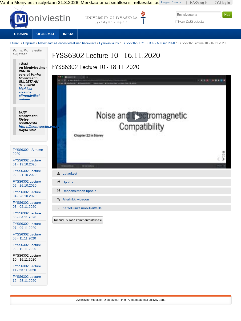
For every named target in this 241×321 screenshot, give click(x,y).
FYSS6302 (129, 43)
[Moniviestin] (79, 27)
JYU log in (222, 2)
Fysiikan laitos (109, 43)
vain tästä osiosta (191, 21)
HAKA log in (199, 2)
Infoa (68, 34)
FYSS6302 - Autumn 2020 (157, 43)
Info (123, 299)
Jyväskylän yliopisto (89, 299)
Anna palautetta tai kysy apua (146, 299)
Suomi (176, 2)
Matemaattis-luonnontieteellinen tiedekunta (67, 43)
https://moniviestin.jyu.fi (38, 126)
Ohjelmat (45, 34)
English (166, 2)
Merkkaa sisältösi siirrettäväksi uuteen (29, 94)
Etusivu (21, 34)
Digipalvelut (111, 299)
